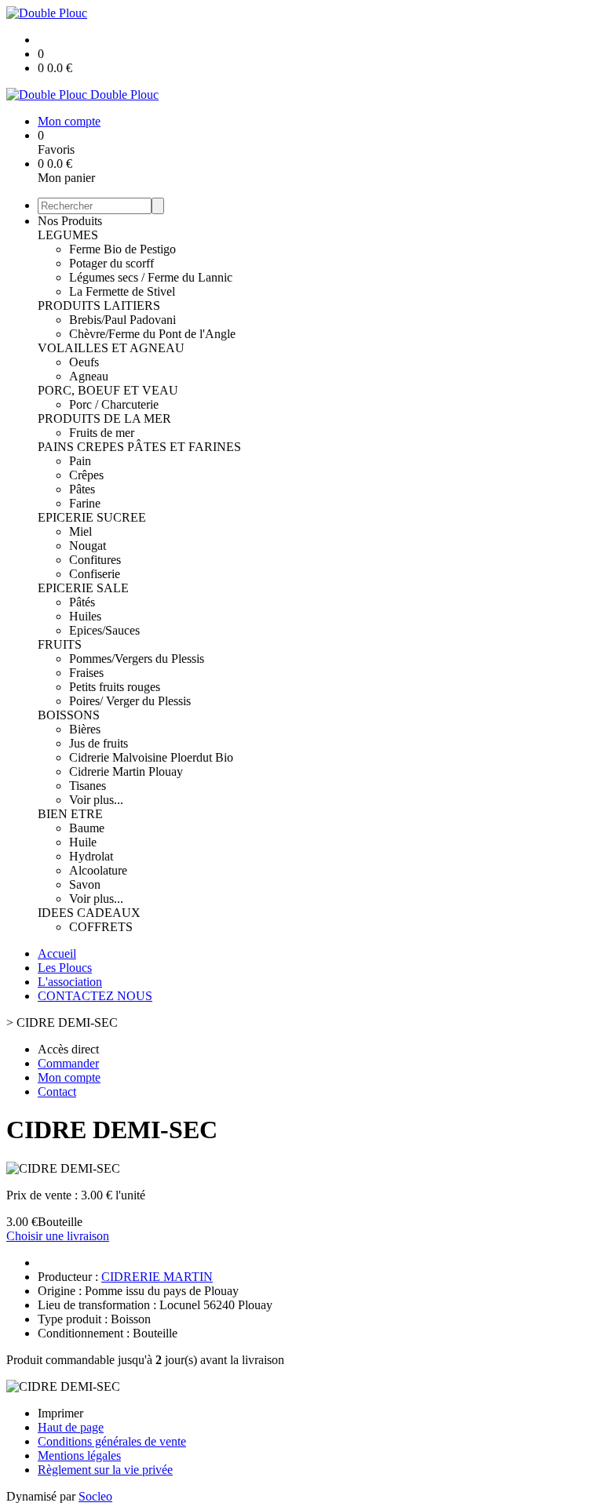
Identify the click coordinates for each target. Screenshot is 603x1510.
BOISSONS (69, 715)
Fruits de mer (101, 432)
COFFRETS (101, 926)
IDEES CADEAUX (89, 912)
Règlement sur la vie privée (105, 1469)
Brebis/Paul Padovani (122, 319)
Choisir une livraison (57, 1236)
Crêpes (86, 475)
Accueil (57, 953)
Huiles (85, 616)
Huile (83, 842)
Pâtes (82, 489)
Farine (84, 503)
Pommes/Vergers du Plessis (136, 658)
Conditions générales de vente (112, 1441)
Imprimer (60, 1413)
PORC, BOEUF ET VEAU (108, 390)
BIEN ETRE (70, 813)
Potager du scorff (111, 263)
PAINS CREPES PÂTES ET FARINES (139, 446)
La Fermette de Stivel (122, 291)
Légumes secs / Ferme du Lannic (150, 277)
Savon (84, 884)
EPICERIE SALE (83, 588)
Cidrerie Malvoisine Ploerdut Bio (151, 757)
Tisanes (87, 785)
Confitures (95, 559)
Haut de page (71, 1427)
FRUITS (60, 644)
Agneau (88, 376)
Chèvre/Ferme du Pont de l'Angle (152, 333)
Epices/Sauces (104, 630)
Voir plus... (96, 799)
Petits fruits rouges (114, 686)
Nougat (87, 545)
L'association (70, 981)
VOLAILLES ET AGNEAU (111, 348)
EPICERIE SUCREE (92, 517)
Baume (86, 828)
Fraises (86, 672)
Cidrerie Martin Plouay (126, 771)
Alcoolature (98, 870)
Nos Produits (70, 220)
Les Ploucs (65, 967)
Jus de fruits (98, 743)
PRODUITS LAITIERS (99, 305)
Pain (80, 461)
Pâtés (82, 602)
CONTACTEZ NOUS (95, 995)
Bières (84, 729)
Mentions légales (79, 1455)
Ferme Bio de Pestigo (122, 249)
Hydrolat (91, 856)
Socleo (95, 1496)
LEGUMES (68, 235)
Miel (80, 531)
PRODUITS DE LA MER (104, 418)
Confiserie (94, 573)
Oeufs (84, 362)
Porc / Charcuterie (114, 404)
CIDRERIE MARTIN (157, 1276)
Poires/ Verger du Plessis (130, 701)
